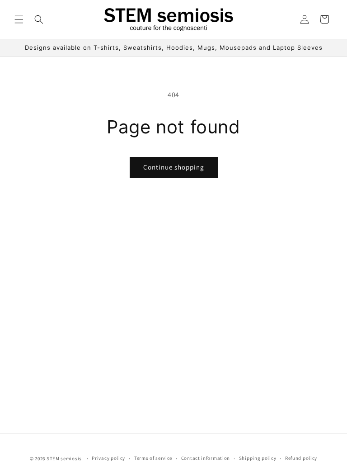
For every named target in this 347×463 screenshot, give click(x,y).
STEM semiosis (64, 458)
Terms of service (153, 458)
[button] (19, 19)
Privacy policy (108, 458)
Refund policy (301, 458)
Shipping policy (258, 458)
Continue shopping (173, 167)
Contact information (205, 458)
